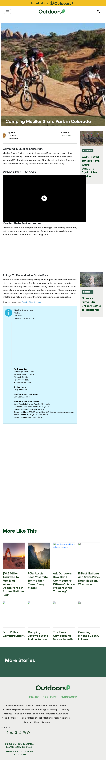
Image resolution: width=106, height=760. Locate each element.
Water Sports (31, 714)
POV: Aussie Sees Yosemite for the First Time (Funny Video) (38, 580)
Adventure (62, 714)
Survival (27, 722)
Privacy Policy (14, 751)
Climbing (64, 710)
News (10, 705)
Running (18, 714)
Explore (87, 150)
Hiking (8, 714)
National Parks (51, 718)
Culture (51, 705)
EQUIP (34, 697)
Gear (13, 718)
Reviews (19, 705)
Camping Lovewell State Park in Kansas (38, 635)
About (35, 3)
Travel (7, 710)
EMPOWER (68, 697)
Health (22, 718)
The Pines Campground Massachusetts (63, 635)
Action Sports (30, 710)
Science (66, 718)
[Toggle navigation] (7, 11)
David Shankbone (31, 302)
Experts (17, 710)
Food (6, 718)
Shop (36, 722)
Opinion (62, 705)
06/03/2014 (66, 135)
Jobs (44, 3)
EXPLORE (50, 697)
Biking (43, 710)
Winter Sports (48, 714)
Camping (53, 710)
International (35, 718)
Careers (45, 722)
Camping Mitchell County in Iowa (88, 635)
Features (40, 705)
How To (30, 705)
